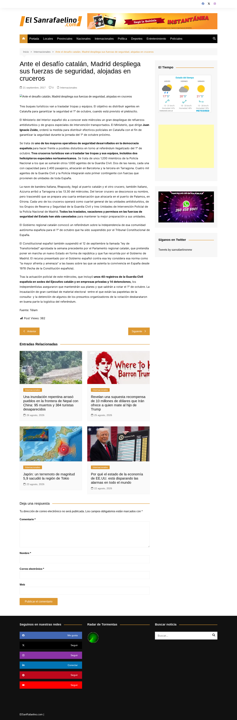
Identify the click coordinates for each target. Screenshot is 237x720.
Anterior (31, 331)
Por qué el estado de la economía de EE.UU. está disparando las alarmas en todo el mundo (117, 478)
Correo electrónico (32, 568)
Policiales (176, 38)
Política (122, 38)
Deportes (136, 38)
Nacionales (84, 38)
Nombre (25, 553)
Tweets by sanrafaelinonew (175, 249)
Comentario (28, 519)
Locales (48, 38)
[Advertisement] (186, 146)
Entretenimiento (156, 38)
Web (22, 584)
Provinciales (64, 38)
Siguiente (137, 331)
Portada (34, 38)
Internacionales (104, 38)
